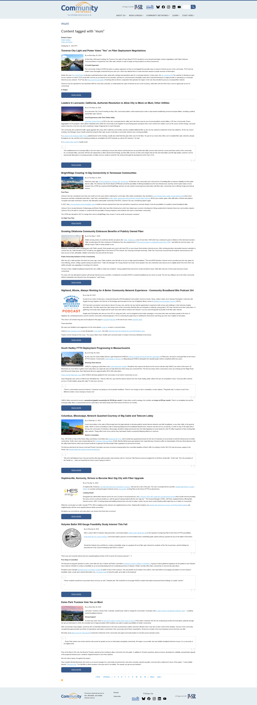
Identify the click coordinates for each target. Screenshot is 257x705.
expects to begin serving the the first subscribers (144, 356)
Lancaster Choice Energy (93, 121)
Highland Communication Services (164, 301)
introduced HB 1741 (114, 439)
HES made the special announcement (162, 496)
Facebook (163, 7)
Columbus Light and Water (104, 441)
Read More (76, 95)
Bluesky (158, 7)
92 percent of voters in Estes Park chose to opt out (118, 621)
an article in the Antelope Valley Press (75, 136)
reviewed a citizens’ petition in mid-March (136, 563)
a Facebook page (101, 572)
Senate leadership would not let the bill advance (84, 449)
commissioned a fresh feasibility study (82, 204)
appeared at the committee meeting (88, 570)
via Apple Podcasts (109, 319)
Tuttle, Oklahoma (129, 240)
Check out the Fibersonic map (71, 375)
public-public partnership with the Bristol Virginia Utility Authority (129, 198)
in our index (97, 331)
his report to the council (70, 142)
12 (145, 676)
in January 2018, (144, 496)
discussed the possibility (96, 80)
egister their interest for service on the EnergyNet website (168, 505)
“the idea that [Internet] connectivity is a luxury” (115, 487)
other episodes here (73, 331)
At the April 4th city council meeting (95, 537)
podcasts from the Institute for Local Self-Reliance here (127, 331)
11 (141, 676)
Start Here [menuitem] (187, 16)
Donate (150, 7)
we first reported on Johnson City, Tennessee (113, 181)
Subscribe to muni (62, 680)
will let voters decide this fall (138, 533)
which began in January (113, 359)
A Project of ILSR (128, 7)
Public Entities (65, 40)
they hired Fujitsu (77, 75)
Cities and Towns (66, 42)
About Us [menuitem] (120, 16)
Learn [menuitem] (174, 16)
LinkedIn (174, 7)
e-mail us (104, 327)
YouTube (179, 7)
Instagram (168, 7)
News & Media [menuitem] (135, 16)
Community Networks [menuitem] (156, 16)
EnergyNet (122, 489)
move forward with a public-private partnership (168, 196)
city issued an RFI (167, 75)
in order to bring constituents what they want (170, 611)
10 (137, 676)
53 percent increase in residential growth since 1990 (153, 242)
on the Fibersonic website (118, 366)
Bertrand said (71, 664)
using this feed (137, 319)
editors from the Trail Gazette (80, 633)
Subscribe (117, 696)
